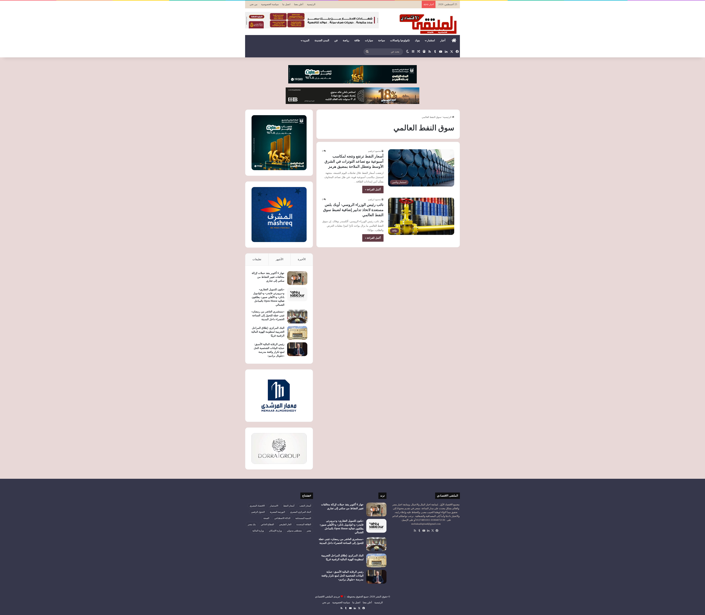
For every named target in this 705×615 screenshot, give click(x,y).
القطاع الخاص (267, 524)
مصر (309, 530)
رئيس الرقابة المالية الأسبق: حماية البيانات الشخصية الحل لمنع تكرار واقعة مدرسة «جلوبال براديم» (342, 575)
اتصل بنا (286, 4)
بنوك (417, 40)
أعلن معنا (298, 4)
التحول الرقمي (258, 512)
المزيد (306, 40)
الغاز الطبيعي (285, 524)
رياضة (346, 40)
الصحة (266, 518)
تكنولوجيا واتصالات (400, 40)
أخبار (442, 40)
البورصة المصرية (277, 512)
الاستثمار (274, 505)
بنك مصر (252, 524)
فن (336, 40)
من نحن (253, 4)
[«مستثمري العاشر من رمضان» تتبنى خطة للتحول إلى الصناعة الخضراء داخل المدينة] (297, 316)
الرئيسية (311, 4)
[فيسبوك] (437, 530)
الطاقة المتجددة (304, 524)
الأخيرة (302, 259)
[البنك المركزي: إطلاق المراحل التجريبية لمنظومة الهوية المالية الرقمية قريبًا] (297, 333)
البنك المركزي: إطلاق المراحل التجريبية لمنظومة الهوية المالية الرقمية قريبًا (267, 332)
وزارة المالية (258, 530)
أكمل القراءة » (373, 189)
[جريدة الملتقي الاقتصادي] (429, 24)
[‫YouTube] (424, 530)
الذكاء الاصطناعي (282, 518)
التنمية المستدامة (303, 518)
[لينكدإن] (428, 530)
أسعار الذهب (305, 505)
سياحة (381, 40)
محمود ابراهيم (374, 151)
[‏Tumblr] (419, 530)
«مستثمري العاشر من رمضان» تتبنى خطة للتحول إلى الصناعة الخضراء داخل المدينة (267, 315)
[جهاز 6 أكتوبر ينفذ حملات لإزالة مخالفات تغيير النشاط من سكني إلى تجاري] (297, 278)
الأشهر (279, 259)
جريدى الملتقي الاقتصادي (327, 596)
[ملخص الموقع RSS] (415, 530)
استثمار (431, 40)
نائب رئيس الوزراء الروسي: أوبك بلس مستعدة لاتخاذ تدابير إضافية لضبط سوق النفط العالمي (353, 210)
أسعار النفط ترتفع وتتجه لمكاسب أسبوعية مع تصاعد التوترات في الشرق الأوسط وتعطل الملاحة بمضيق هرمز (354, 161)
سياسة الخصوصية (270, 4)
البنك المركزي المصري (300, 512)
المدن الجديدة (322, 40)
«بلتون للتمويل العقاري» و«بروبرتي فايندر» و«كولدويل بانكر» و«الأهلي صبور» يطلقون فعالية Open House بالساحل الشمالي (268, 297)
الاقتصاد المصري (257, 505)
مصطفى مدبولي (294, 530)
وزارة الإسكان (275, 530)
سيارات (369, 40)
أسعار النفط (288, 505)
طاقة (357, 40)
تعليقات (256, 259)
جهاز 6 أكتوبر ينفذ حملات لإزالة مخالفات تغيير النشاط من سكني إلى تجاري (268, 277)
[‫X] (432, 530)
